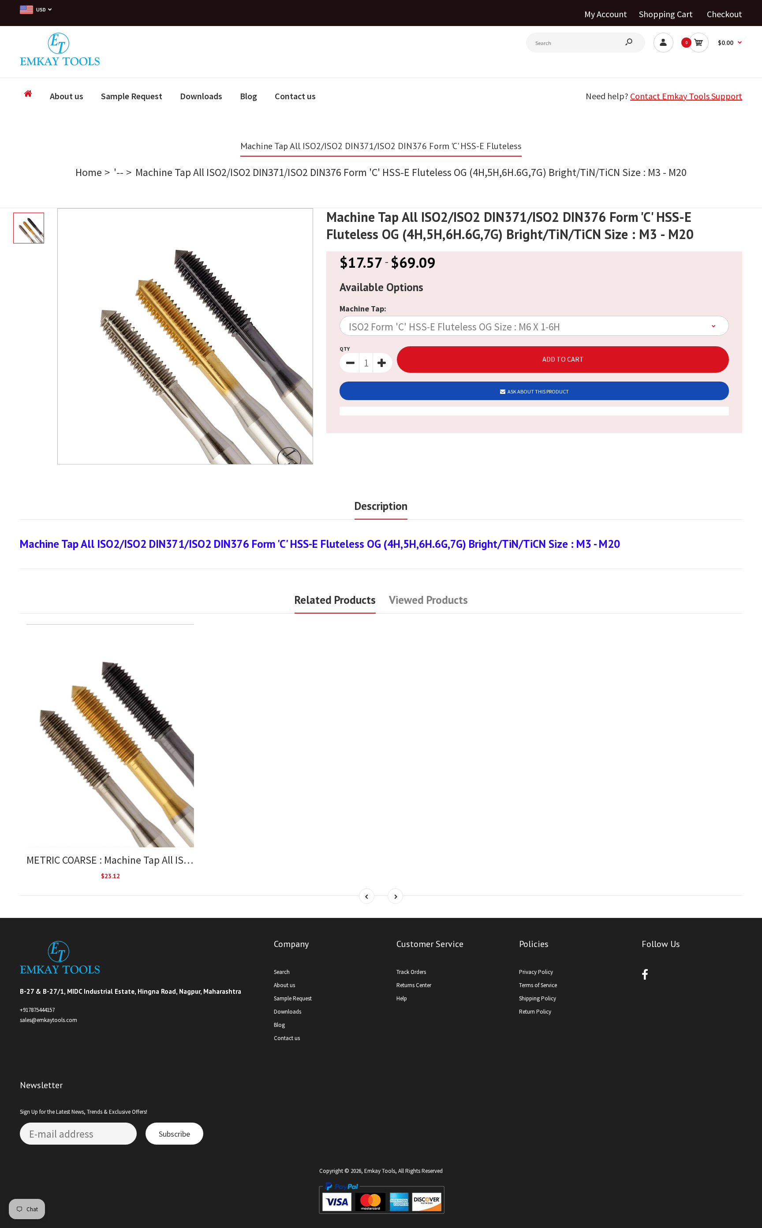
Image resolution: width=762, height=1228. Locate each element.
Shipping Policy (537, 998)
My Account (605, 13)
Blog (279, 1025)
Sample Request (293, 998)
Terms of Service (538, 985)
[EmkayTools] (60, 62)
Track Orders (411, 972)
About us (284, 985)
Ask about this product (538, 391)
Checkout (724, 13)
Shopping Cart (666, 13)
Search (282, 972)
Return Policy (535, 1011)
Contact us (287, 1038)
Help (401, 998)
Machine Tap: (363, 308)
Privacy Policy (536, 972)
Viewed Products (428, 600)
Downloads (287, 1011)
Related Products (335, 600)
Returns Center (413, 985)
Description (381, 506)
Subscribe (174, 1134)
